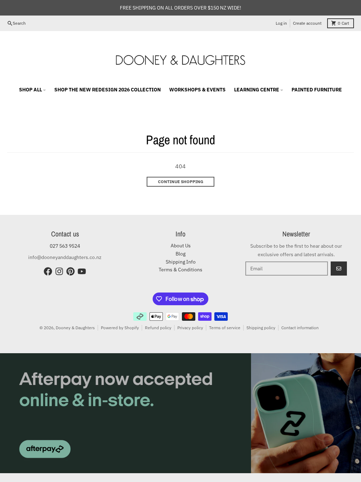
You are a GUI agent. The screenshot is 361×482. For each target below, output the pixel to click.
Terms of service (224, 327)
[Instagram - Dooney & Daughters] (59, 271)
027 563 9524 (65, 246)
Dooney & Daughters (75, 327)
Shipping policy (260, 327)
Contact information (300, 327)
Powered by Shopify (120, 327)
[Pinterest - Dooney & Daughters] (70, 271)
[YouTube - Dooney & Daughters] (82, 271)
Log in (281, 23)
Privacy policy (190, 327)
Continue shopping (180, 181)
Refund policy (158, 327)
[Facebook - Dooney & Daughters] (48, 271)
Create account (307, 23)
